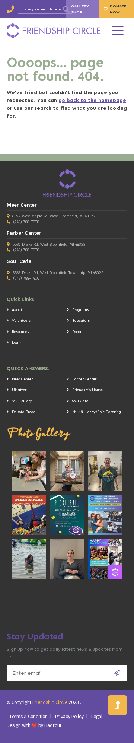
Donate (78, 331)
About (17, 309)
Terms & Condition (28, 716)
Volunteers (21, 320)
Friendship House (87, 389)
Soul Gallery (22, 401)
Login (17, 342)
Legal (96, 716)
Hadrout (52, 725)
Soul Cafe (80, 401)
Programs (80, 309)
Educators (81, 320)
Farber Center (84, 379)
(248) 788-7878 (26, 222)
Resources (20, 331)
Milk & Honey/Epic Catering (96, 411)
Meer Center (22, 379)
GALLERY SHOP (80, 9)
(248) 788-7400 (26, 278)
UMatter (19, 389)
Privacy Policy (69, 716)
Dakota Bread (24, 411)
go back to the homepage (92, 100)
